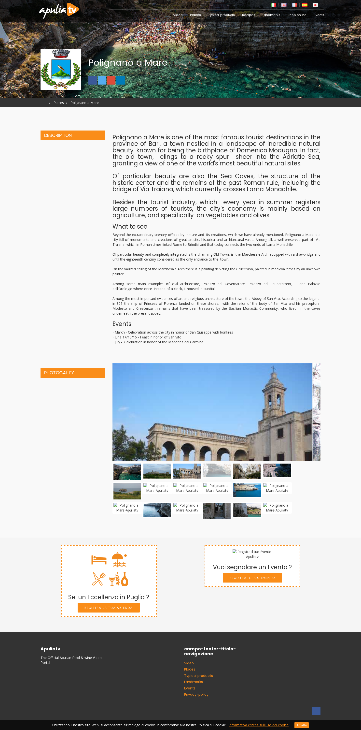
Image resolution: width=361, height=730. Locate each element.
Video (178, 15)
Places (195, 15)
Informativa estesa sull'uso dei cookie (259, 725)
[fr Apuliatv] (294, 4)
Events (319, 15)
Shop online (297, 15)
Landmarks (271, 15)
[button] (128, 412)
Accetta (301, 725)
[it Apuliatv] (273, 4)
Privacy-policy (196, 694)
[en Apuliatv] (284, 4)
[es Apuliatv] (304, 4)
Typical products (221, 15)
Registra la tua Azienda (108, 608)
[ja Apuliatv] (315, 4)
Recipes (248, 15)
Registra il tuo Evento (252, 578)
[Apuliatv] (60, 7)
